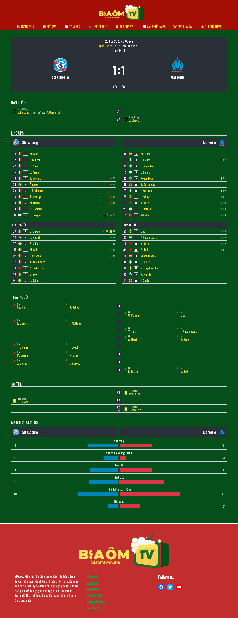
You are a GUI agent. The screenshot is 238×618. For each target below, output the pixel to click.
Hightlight (93, 589)
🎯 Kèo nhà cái (124, 26)
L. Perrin (34, 172)
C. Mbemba (147, 166)
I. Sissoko (35, 256)
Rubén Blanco (148, 256)
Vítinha (145, 215)
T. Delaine (35, 178)
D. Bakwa (35, 231)
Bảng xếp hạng (96, 601)
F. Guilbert (35, 160)
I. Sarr (144, 231)
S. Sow (33, 274)
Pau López (146, 154)
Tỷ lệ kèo (92, 582)
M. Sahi (34, 250)
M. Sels (34, 154)
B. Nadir (145, 250)
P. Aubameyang (149, 237)
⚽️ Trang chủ (25, 26)
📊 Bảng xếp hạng (153, 26)
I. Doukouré (36, 190)
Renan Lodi (147, 178)
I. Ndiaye (145, 197)
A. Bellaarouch (38, 268)
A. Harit (145, 203)
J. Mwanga (35, 197)
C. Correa (146, 209)
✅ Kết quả (49, 26)
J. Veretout (147, 190)
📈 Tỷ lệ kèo (72, 26)
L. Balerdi (146, 172)
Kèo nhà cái (94, 595)
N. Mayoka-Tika (149, 268)
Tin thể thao (94, 608)
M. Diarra (35, 203)
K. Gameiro (52, 112)
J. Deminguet (37, 262)
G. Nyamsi (35, 166)
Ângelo (34, 184)
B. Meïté (145, 262)
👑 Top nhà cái (182, 26)
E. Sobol (34, 243)
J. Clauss (134, 120)
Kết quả (91, 576)
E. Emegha (24, 112)
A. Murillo (146, 274)
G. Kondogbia (148, 184)
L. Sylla (34, 280)
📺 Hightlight (98, 26)
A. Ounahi (146, 243)
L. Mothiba (36, 237)
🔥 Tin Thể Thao (211, 26)
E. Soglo (145, 280)
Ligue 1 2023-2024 (109, 46)
